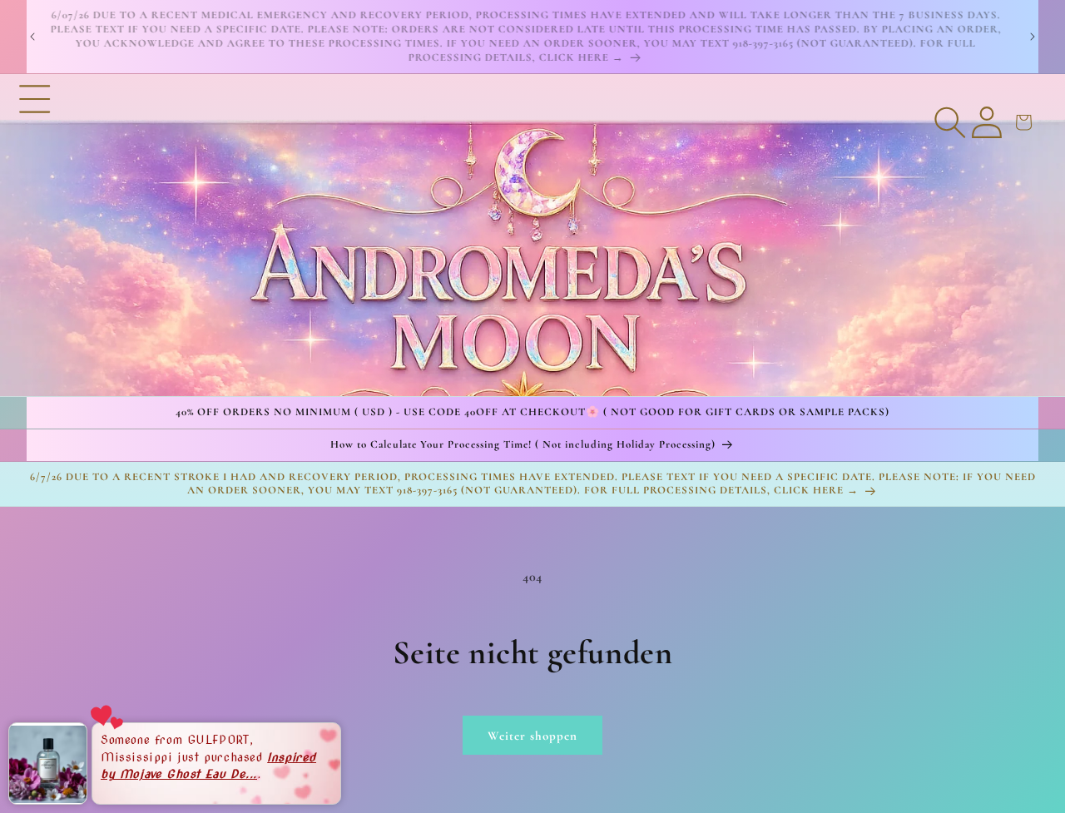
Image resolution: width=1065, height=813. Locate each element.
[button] (35, 234)
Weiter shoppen (532, 735)
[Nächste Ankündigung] (1032, 36)
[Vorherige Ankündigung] (32, 36)
